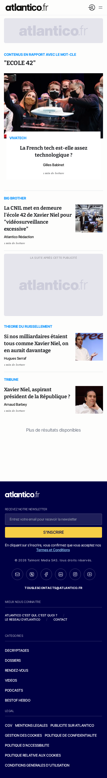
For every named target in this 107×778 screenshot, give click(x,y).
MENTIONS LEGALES (31, 725)
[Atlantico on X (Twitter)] (32, 574)
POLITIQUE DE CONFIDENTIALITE (71, 735)
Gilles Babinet (53, 165)
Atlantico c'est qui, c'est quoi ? (31, 615)
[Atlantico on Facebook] (46, 574)
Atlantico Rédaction (19, 237)
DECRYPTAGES (17, 650)
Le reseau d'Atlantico (22, 619)
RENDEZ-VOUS (16, 670)
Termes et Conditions (53, 550)
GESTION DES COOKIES (23, 735)
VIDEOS (11, 680)
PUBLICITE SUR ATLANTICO (72, 725)
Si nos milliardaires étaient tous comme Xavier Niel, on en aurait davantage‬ (36, 343)
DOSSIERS (13, 660)
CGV (8, 725)
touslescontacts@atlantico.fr (53, 588)
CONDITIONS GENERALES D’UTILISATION (37, 765)
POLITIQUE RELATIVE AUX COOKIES (33, 755)
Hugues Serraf (15, 358)
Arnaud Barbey (15, 404)
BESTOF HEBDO (17, 700)
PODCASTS (14, 690)
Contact (60, 619)
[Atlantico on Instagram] (75, 574)
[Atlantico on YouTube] (89, 574)
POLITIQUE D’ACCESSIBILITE (27, 745)
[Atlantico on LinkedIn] (60, 574)
